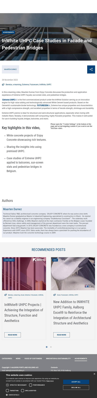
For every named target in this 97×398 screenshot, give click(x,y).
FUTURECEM (42, 105)
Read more (12, 335)
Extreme (25, 84)
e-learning (17, 84)
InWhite (42, 84)
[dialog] (48, 384)
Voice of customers (33, 358)
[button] (47, 347)
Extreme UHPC (8, 100)
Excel (22, 295)
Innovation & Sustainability (58, 358)
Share (91, 69)
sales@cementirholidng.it (15, 370)
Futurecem (34, 84)
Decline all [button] (76, 387)
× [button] (94, 374)
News (18, 358)
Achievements (81, 358)
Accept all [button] (76, 382)
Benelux (9, 84)
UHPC (48, 84)
